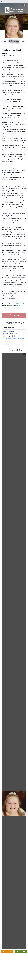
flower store (18, 305)
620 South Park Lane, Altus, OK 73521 (15, 338)
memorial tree (19, 303)
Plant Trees (19, 341)
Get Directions (8, 341)
